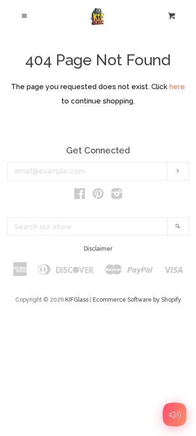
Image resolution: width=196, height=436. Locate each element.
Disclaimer (98, 248)
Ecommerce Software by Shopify (137, 299)
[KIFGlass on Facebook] (80, 196)
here (177, 86)
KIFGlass (76, 299)
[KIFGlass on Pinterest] (98, 196)
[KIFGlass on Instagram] (117, 196)
